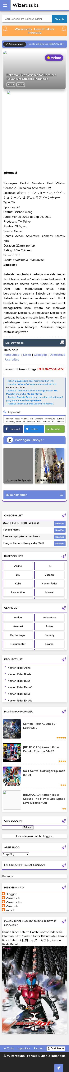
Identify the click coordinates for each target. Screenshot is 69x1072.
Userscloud (58, 355)
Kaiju (18, 583)
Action (18, 617)
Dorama (49, 575)
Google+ (56, 429)
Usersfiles (12, 359)
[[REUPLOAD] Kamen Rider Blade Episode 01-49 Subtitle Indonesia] (49, 466)
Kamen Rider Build (19, 681)
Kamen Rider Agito (19, 668)
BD (49, 566)
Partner (38, 1048)
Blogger (47, 836)
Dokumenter (18, 644)
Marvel (49, 592)
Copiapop (41, 355)
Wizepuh (12, 906)
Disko (27, 355)
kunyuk (10, 910)
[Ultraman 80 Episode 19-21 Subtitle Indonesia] (18, 466)
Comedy (49, 635)
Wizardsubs (26, 5)
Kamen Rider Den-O (20, 687)
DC (18, 575)
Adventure (49, 617)
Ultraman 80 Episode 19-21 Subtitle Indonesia (18, 483)
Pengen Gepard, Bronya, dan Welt (23, 543)
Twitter (34, 429)
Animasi (18, 626)
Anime (18, 566)
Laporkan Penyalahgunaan (24, 865)
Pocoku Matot (11, 529)
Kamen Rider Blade (19, 674)
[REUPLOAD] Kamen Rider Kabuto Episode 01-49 (41, 749)
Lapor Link (24, 1048)
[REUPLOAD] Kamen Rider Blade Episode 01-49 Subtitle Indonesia (49, 483)
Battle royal (17, 635)
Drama (49, 644)
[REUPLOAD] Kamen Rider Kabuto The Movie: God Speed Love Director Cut (44, 799)
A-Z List (9, 1048)
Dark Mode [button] (57, 1048)
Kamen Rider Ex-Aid (20, 700)
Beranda (7, 876)
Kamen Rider (49, 583)
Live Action (18, 592)
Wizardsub (13, 898)
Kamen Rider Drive (19, 694)
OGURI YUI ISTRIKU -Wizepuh (21, 523)
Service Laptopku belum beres (21, 536)
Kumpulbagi (11, 355)
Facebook (15, 429)
